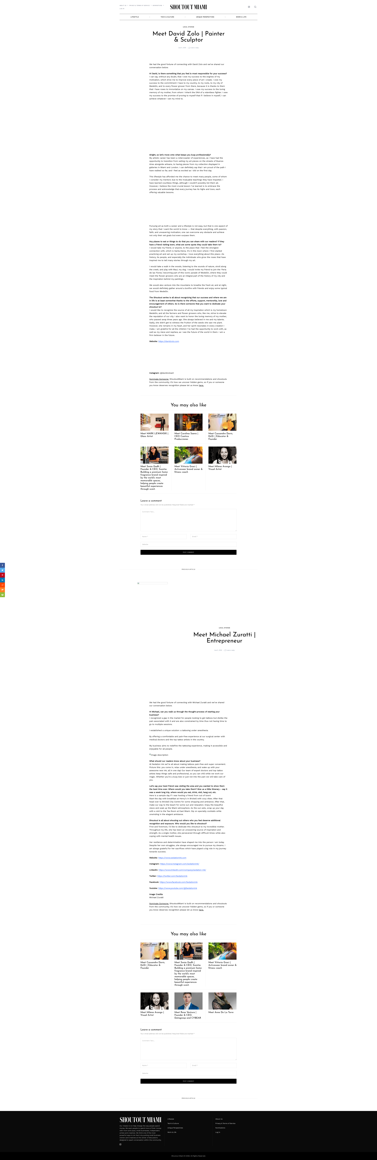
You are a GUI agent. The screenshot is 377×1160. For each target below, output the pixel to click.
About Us (123, 5)
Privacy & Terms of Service (139, 5)
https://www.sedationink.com (172, 858)
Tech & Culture (167, 17)
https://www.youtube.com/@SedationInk (177, 888)
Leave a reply (195, 47)
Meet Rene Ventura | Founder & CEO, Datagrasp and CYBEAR (187, 1015)
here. (201, 385)
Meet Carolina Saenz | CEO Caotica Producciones (186, 436)
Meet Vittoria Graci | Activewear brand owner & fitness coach (188, 469)
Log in (122, 8)
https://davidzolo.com (168, 341)
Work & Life (241, 17)
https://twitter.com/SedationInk (172, 876)
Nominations (157, 5)
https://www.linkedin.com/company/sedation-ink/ (182, 870)
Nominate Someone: (159, 379)
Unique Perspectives (205, 17)
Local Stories (188, 27)
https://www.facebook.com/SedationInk (179, 882)
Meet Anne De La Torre (220, 1012)
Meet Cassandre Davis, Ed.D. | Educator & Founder (220, 436)
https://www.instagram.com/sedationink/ (179, 864)
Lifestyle (135, 17)
